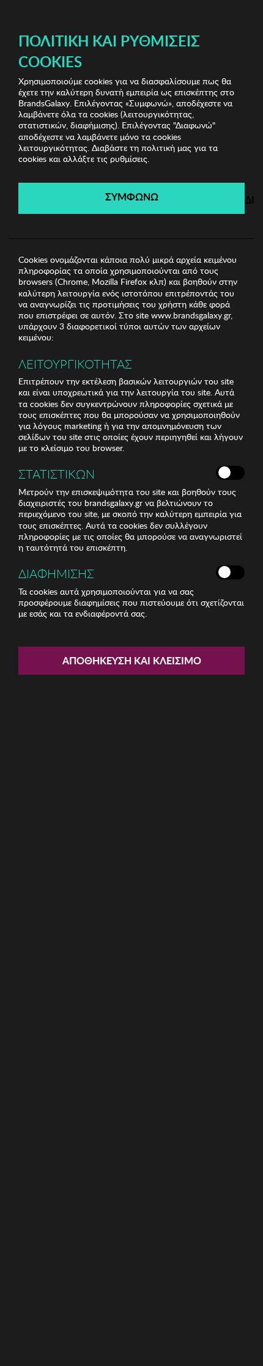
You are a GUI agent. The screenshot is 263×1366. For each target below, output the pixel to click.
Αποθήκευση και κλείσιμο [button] (131, 660)
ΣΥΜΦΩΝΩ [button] (131, 196)
